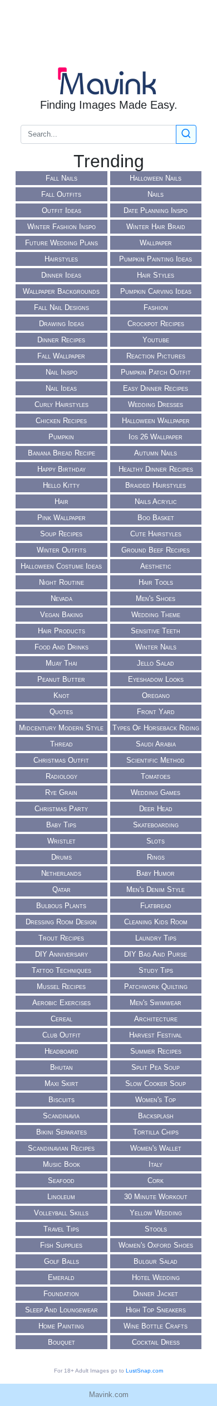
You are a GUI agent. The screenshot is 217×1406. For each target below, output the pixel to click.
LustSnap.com (144, 1371)
